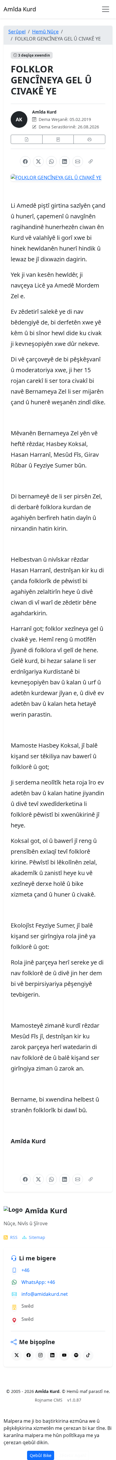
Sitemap (37, 1237)
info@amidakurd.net (44, 1294)
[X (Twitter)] (38, 161)
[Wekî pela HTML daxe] (27, 139)
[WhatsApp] (51, 161)
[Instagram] (40, 1355)
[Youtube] (64, 1355)
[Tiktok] (88, 1355)
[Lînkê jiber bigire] (90, 161)
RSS (14, 1237)
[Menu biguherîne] (105, 9)
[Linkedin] (52, 1355)
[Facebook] (25, 161)
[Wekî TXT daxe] (58, 139)
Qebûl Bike (40, 1455)
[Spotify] (76, 1355)
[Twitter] (16, 1355)
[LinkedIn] (64, 161)
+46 (25, 1270)
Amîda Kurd (44, 112)
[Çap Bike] (89, 139)
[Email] (77, 161)
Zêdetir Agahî (72, 1455)
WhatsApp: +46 (38, 1282)
